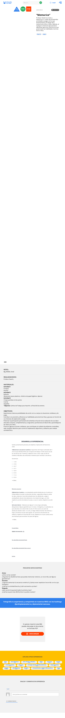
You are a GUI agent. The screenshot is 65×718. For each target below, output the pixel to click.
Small (12, 372)
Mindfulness (16, 668)
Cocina (58, 662)
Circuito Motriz (15, 528)
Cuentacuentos (10, 665)
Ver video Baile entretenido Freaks (19, 540)
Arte (5, 662)
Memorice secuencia (16, 489)
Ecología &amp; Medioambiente (37, 665)
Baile (41, 662)
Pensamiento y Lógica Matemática (43, 668)
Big (4, 372)
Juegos (44, 34)
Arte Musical (14, 662)
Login (54, 2)
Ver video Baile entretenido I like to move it (21, 548)
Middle (8, 372)
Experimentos (55, 665)
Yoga (58, 668)
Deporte (39, 34)
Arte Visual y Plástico (29, 662)
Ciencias (49, 662)
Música (26, 668)
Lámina (13, 556)
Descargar (34, 634)
